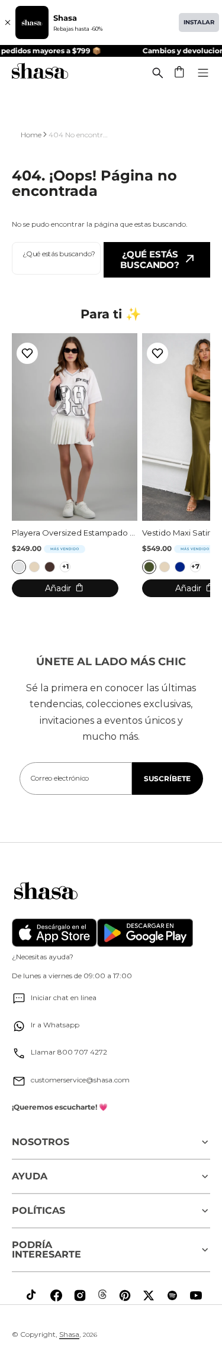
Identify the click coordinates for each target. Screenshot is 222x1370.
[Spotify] (172, 1295)
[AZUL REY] (180, 567)
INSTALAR (199, 22)
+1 (65, 566)
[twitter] (148, 1295)
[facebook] (56, 1295)
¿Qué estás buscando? (149, 259)
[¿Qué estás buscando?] (157, 72)
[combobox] (56, 258)
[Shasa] (40, 72)
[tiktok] (32, 1295)
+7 (195, 566)
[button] (180, 73)
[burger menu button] (203, 73)
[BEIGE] (34, 567)
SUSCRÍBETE (167, 778)
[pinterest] (125, 1295)
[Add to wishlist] (27, 353)
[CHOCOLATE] (49, 567)
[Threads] (102, 1294)
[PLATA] (19, 567)
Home (31, 134)
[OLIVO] (149, 567)
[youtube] (196, 1295)
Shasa (69, 1334)
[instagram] (80, 1295)
